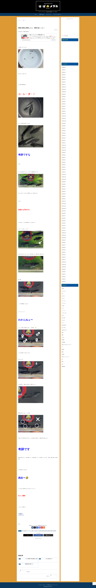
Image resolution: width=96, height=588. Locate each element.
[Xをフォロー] (35, 527)
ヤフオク (38, 530)
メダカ (34, 530)
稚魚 (46, 530)
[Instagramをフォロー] (39, 527)
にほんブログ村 (21, 515)
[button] (48, 535)
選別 (55, 530)
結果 (49, 530)
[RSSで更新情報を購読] (44, 527)
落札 (52, 530)
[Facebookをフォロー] (37, 527)
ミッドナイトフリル (29, 530)
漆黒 (44, 530)
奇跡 (41, 530)
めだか (20, 530)
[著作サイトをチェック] (33, 527)
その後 (24, 530)
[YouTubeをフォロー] (42, 527)
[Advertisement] (38, 23)
